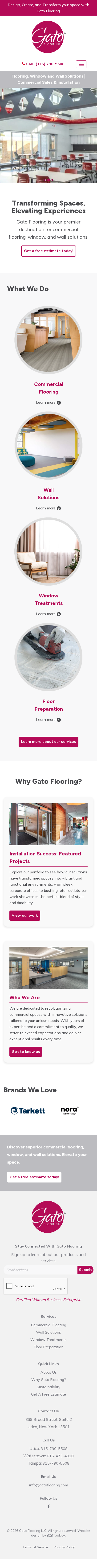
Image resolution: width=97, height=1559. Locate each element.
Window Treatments (48, 1339)
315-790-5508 (54, 1448)
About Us (48, 1372)
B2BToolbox (56, 1535)
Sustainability (49, 1386)
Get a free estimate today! (48, 251)
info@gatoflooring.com (48, 1485)
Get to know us (26, 1051)
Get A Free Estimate (48, 1394)
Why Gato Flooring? (48, 1379)
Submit (85, 1269)
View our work (25, 915)
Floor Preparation (49, 1346)
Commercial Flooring (48, 1325)
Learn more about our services (48, 741)
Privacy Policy (64, 1547)
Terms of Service (35, 1547)
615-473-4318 (60, 1456)
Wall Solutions (48, 1332)
